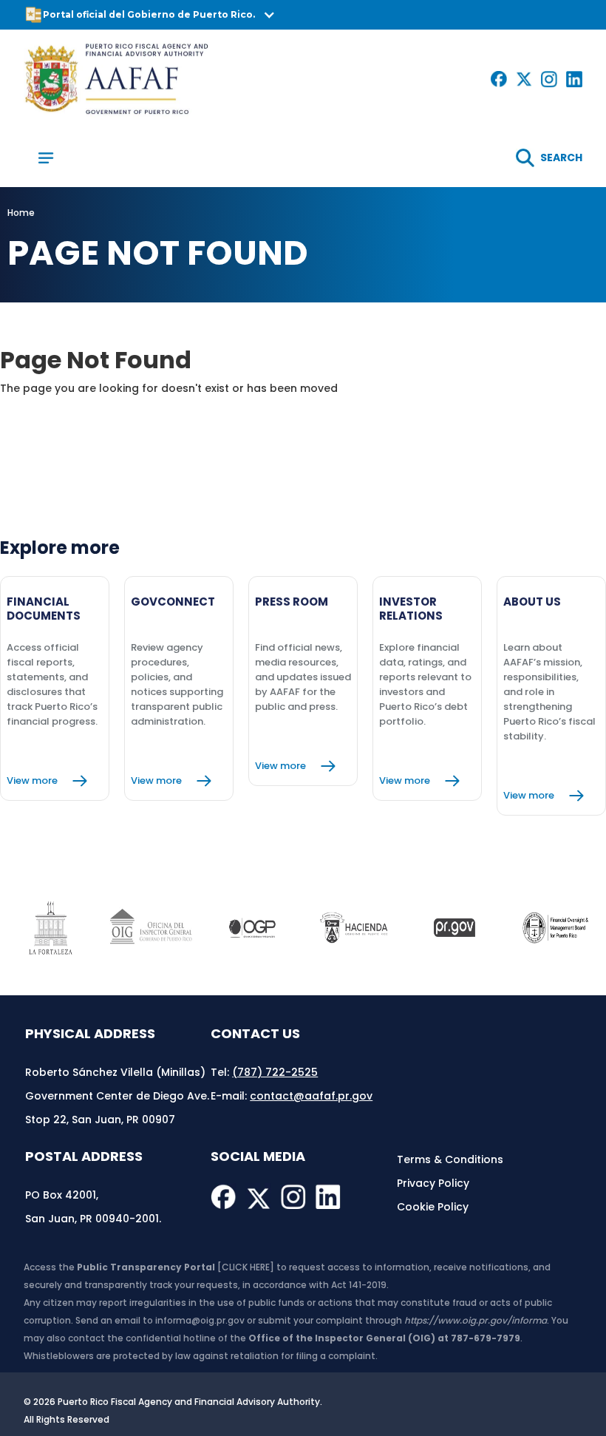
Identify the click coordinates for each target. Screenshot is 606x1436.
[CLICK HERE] (245, 1267)
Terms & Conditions (450, 1159)
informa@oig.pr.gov (200, 1320)
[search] (549, 158)
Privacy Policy (433, 1183)
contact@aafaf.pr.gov (311, 1095)
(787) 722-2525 (275, 1072)
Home (21, 212)
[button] (303, 15)
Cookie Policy (433, 1206)
